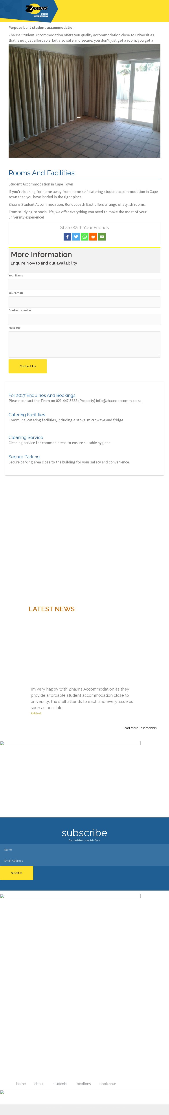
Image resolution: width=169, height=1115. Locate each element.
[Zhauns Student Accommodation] (29, 11)
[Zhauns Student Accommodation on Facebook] (78, 1075)
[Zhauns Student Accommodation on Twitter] (81, 1075)
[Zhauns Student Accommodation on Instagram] (91, 1075)
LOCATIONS (83, 1084)
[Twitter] (76, 237)
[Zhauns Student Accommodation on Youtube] (84, 1075)
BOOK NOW (107, 1084)
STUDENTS (60, 1084)
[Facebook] (67, 237)
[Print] (93, 237)
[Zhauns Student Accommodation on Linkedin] (88, 1075)
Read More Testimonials (140, 728)
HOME (21, 1084)
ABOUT (39, 1084)
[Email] (102, 237)
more (155, 1049)
